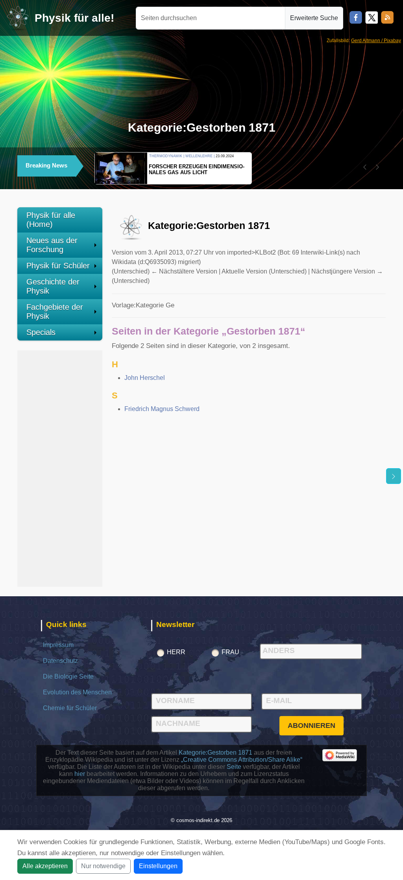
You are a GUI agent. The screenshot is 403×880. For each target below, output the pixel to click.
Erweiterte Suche (314, 18)
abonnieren (311, 725)
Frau (230, 652)
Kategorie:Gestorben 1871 (215, 752)
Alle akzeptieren (45, 866)
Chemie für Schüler (70, 708)
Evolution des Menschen (77, 692)
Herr (176, 652)
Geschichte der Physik (52, 286)
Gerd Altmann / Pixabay (376, 40)
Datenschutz (60, 660)
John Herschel (144, 377)
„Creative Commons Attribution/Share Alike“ (241, 759)
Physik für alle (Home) (50, 220)
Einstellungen (158, 866)
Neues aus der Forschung (52, 245)
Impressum (58, 645)
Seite (234, 766)
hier (79, 773)
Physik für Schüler (58, 265)
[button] (365, 167)
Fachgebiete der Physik (54, 311)
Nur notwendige (103, 866)
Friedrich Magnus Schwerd (162, 409)
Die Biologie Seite (68, 676)
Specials (40, 332)
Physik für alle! (74, 18)
